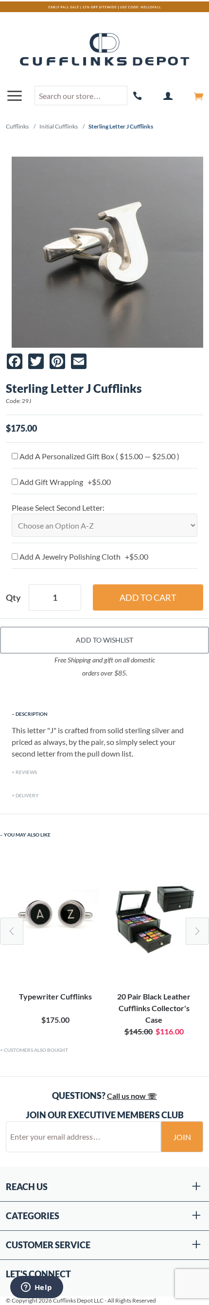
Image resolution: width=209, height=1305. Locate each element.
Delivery (27, 795)
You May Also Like (27, 835)
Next (197, 931)
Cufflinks (17, 126)
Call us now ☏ (132, 1095)
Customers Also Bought (36, 1050)
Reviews (26, 772)
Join (182, 1137)
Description (32, 714)
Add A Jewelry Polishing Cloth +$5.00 (83, 556)
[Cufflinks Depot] (104, 50)
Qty (13, 597)
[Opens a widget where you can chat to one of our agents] (36, 1288)
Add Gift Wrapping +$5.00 (64, 481)
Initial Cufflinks (58, 126)
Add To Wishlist (104, 640)
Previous (11, 931)
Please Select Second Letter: (58, 507)
